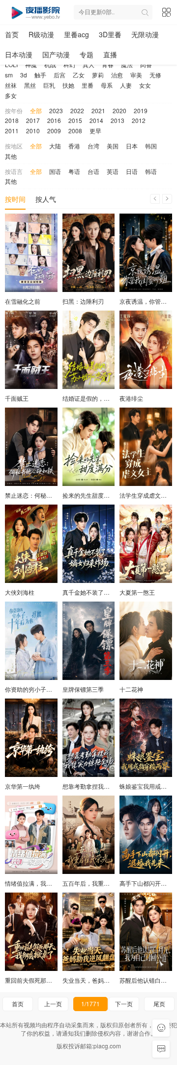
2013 (117, 120)
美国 (112, 146)
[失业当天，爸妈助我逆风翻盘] (88, 932)
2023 (56, 110)
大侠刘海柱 (19, 592)
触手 (40, 75)
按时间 (15, 199)
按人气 (45, 199)
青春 (108, 64)
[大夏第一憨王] (145, 544)
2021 (98, 110)
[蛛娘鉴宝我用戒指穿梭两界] (145, 738)
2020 (119, 110)
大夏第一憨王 (137, 592)
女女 (145, 85)
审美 (136, 75)
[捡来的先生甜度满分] (88, 447)
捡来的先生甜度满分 (89, 495)
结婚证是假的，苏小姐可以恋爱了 (106, 398)
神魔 (31, 64)
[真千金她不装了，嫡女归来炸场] (88, 544)
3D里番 (110, 34)
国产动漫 (56, 54)
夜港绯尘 (131, 398)
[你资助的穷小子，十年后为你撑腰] (31, 641)
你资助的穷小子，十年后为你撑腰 (49, 689)
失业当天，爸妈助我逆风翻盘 (100, 980)
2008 (75, 130)
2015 (75, 120)
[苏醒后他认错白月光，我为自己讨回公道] (145, 932)
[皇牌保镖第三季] (88, 641)
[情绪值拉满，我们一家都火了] (31, 835)
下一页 (124, 1003)
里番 (87, 85)
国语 (55, 171)
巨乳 (49, 85)
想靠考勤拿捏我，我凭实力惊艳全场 (109, 786)
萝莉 (98, 75)
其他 (11, 156)
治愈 (117, 75)
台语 (93, 171)
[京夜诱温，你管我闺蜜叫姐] (145, 253)
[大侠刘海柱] (31, 544)
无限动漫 (145, 34)
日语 (132, 171)
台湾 (93, 146)
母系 (107, 85)
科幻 (69, 64)
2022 (77, 110)
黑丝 (30, 85)
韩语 (151, 171)
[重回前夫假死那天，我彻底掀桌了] (31, 932)
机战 (50, 64)
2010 (33, 130)
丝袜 (11, 85)
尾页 (159, 1003)
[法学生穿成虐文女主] (145, 447)
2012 (139, 120)
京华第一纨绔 (22, 786)
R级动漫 (41, 34)
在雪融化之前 (22, 301)
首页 (12, 34)
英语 (112, 171)
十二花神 (131, 689)
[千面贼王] (31, 350)
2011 (12, 130)
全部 (36, 110)
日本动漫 (18, 54)
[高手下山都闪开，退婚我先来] (145, 835)
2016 (54, 120)
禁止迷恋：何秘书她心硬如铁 (43, 495)
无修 (155, 75)
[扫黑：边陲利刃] (88, 253)
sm (9, 75)
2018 (12, 120)
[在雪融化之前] (31, 253)
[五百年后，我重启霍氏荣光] (88, 835)
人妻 (126, 85)
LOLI (11, 64)
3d (23, 75)
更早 (95, 130)
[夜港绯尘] (145, 350)
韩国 (151, 146)
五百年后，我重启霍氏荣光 (97, 883)
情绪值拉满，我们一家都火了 (43, 883)
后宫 (59, 75)
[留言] (161, 1049)
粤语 (74, 171)
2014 (96, 120)
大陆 (55, 146)
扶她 (68, 85)
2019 (141, 110)
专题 (86, 54)
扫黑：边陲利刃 (83, 301)
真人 (88, 64)
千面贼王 (17, 398)
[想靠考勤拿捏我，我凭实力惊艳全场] (88, 738)
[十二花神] (145, 641)
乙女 (79, 75)
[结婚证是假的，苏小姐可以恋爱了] (88, 350)
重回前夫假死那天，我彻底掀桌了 (49, 980)
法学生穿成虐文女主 (146, 495)
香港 (74, 146)
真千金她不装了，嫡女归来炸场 (103, 592)
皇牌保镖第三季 (83, 689)
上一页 (53, 1003)
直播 (110, 54)
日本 (132, 146)
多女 (11, 95)
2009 (54, 130)
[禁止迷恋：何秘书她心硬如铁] (31, 447)
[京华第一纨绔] (31, 738)
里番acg (76, 34)
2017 (33, 120)
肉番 (146, 64)
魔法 (127, 64)
